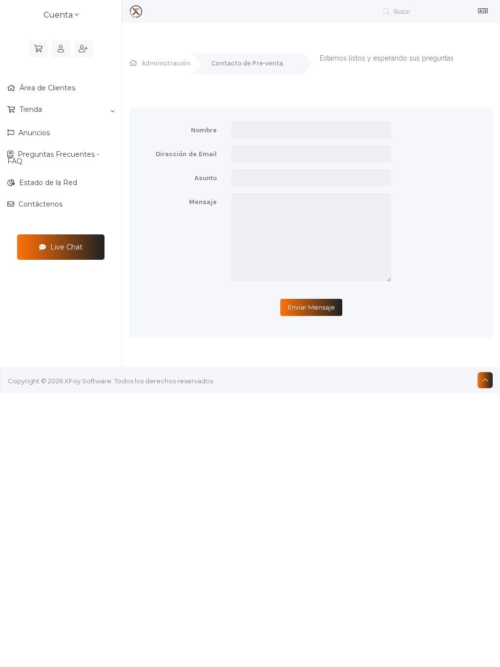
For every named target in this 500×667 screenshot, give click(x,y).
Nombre (204, 130)
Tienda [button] (30, 109)
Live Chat (65, 247)
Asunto (205, 178)
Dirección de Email (186, 154)
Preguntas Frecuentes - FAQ (53, 158)
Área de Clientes (46, 87)
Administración (166, 63)
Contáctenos (39, 204)
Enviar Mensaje (311, 307)
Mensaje (203, 202)
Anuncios (33, 132)
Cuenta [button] (59, 15)
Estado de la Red (47, 182)
